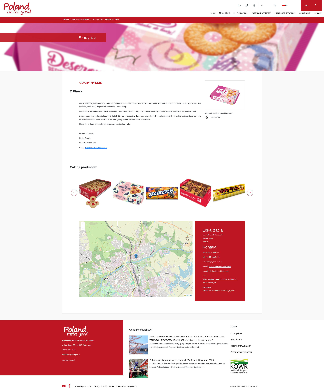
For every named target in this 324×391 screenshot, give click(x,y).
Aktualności (242, 13)
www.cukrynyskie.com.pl (212, 262)
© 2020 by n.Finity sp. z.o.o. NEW (243, 386)
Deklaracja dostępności (126, 386)
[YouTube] (306, 5)
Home (212, 13)
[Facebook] (315, 5)
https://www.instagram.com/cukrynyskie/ (219, 291)
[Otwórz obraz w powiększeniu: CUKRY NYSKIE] (95, 192)
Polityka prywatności (83, 386)
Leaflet (189, 295)
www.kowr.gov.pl (68, 360)
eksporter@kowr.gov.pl (71, 355)
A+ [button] (262, 5)
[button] (239, 5)
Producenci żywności (285, 13)
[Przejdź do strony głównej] (17, 8)
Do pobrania (304, 13)
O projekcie (224, 13)
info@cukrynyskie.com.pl (218, 271)
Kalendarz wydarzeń (261, 13)
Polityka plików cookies (104, 386)
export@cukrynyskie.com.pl (96, 147)
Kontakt (317, 13)
